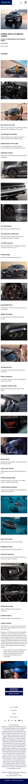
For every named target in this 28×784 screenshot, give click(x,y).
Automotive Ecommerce (17, 780)
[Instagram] (9, 720)
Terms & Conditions (14, 707)
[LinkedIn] (16, 720)
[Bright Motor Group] (5, 2)
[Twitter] (12, 720)
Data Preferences (14, 717)
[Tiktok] (22, 720)
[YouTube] (19, 720)
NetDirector (7, 780)
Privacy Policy (14, 710)
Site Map (14, 713)
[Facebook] (5, 720)
